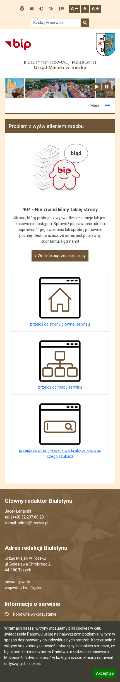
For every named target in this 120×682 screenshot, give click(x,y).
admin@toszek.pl (33, 523)
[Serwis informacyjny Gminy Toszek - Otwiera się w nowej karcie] (105, 44)
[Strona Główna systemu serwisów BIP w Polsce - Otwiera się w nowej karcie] (18, 44)
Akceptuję (105, 674)
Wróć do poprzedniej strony (62, 255)
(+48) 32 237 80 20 (27, 517)
